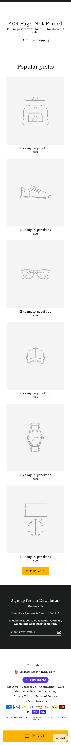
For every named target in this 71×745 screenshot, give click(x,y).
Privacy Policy (23, 696)
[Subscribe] (58, 632)
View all (35, 571)
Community (46, 686)
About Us (12, 686)
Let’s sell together (35, 701)
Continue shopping (36, 40)
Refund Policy (47, 691)
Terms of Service (46, 696)
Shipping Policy (25, 691)
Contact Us (29, 686)
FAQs (61, 686)
